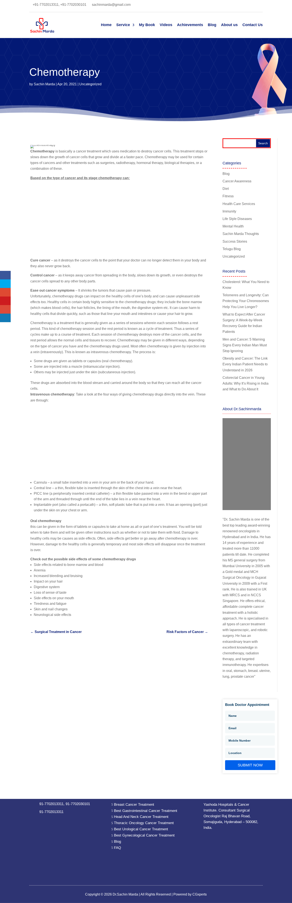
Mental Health (233, 226)
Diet (226, 188)
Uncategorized (90, 84)
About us (229, 25)
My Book (147, 25)
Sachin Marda (44, 84)
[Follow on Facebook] (207, 5)
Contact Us (252, 25)
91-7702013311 (51, 804)
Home (106, 25)
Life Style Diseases (237, 219)
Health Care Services (239, 204)
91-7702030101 (78, 804)
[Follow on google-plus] (233, 5)
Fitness (228, 196)
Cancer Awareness (237, 181)
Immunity (229, 211)
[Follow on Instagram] (242, 5)
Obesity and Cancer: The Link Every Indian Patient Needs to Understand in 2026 (245, 364)
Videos (166, 25)
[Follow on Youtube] (250, 5)
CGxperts (199, 894)
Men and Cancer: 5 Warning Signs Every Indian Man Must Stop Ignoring (245, 345)
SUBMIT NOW (250, 765)
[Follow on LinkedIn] (216, 5)
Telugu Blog (232, 249)
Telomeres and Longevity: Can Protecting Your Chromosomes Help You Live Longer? (246, 300)
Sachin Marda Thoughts (241, 234)
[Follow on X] (224, 5)
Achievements (190, 25)
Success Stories (235, 241)
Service (123, 25)
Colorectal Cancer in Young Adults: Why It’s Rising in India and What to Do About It (245, 383)
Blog (212, 25)
